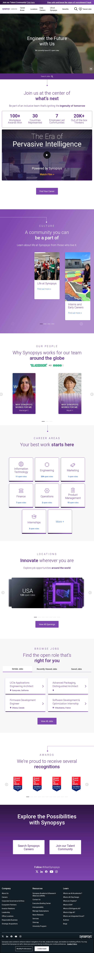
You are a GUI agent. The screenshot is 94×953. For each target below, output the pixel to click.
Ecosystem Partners (9, 905)
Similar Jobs (17, 669)
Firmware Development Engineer (23, 702)
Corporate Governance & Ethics (13, 901)
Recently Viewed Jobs (47, 669)
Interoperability (38, 907)
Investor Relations (8, 908)
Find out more (43, 289)
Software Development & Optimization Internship (66, 702)
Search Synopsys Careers (29, 847)
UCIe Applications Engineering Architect (21, 684)
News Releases (38, 915)
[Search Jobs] (75, 9)
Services (36, 918)
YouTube (52, 871)
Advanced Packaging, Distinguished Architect (65, 684)
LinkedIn (42, 871)
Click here (31, 2)
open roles (21, 476)
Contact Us (36, 899)
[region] (47, 945)
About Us (5, 893)
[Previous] (12, 324)
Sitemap (36, 922)
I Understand (41, 949)
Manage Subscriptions (41, 911)
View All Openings (47, 624)
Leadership (6, 912)
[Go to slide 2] (47, 421)
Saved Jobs (76, 669)
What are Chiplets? (70, 901)
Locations (33, 9)
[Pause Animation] (91, 69)
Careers (5, 897)
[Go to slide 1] (43, 421)
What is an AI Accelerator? (72, 893)
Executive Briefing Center (42, 903)
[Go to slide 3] (50, 421)
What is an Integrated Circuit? (73, 916)
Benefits (65, 9)
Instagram (56, 871)
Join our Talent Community (65, 847)
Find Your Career (47, 191)
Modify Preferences (24, 949)
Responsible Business (10, 920)
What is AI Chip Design (71, 897)
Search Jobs (45, 76)
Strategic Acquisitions (10, 924)
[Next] (81, 324)
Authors (66, 920)
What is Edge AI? (69, 912)
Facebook (46, 871)
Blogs (65, 924)
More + (60, 521)
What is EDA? (68, 905)
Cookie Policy (72, 944)
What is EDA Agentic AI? (71, 908)
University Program (39, 926)
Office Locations (7, 916)
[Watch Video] (24, 393)
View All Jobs (47, 721)
